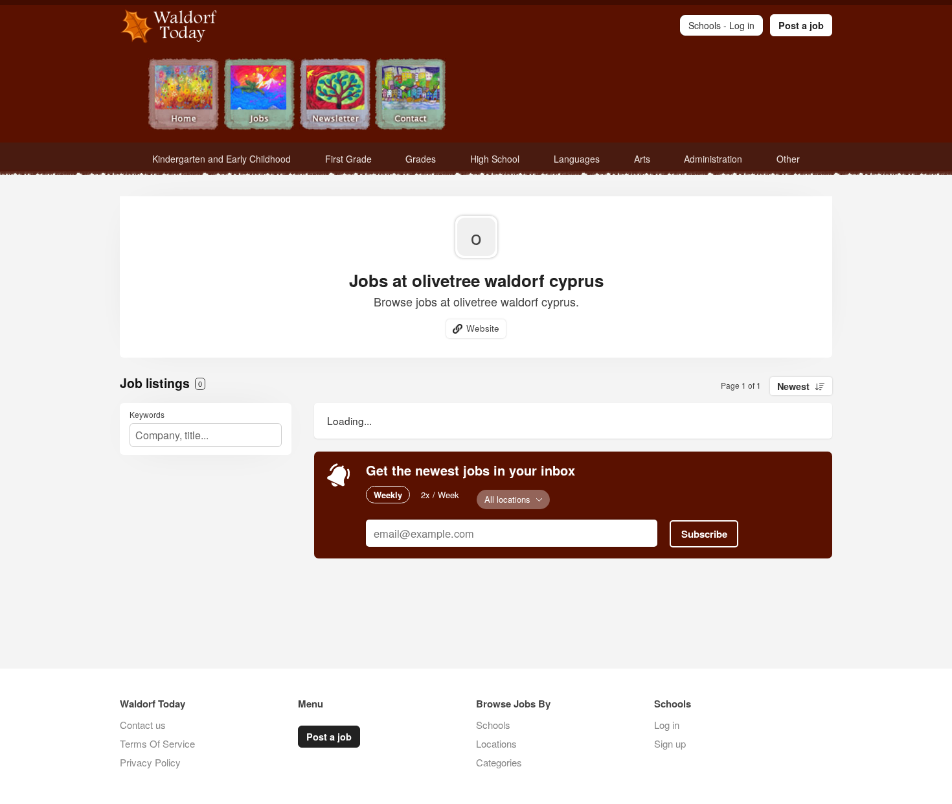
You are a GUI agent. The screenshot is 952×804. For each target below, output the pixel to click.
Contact (411, 95)
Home (183, 95)
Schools (493, 724)
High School (494, 158)
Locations (496, 743)
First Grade (348, 158)
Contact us (143, 724)
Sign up (670, 743)
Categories (499, 762)
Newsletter (335, 95)
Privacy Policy (150, 762)
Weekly (388, 494)
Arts (642, 158)
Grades (420, 158)
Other (788, 158)
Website (482, 328)
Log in (666, 724)
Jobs (259, 95)
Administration (713, 158)
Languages (577, 158)
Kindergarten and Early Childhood (221, 158)
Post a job (801, 25)
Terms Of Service (157, 743)
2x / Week (440, 494)
